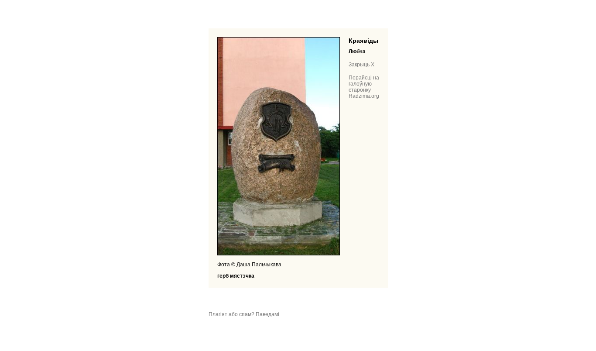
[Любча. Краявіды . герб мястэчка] (278, 254)
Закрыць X (361, 65)
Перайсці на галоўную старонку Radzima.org (364, 87)
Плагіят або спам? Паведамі (244, 314)
